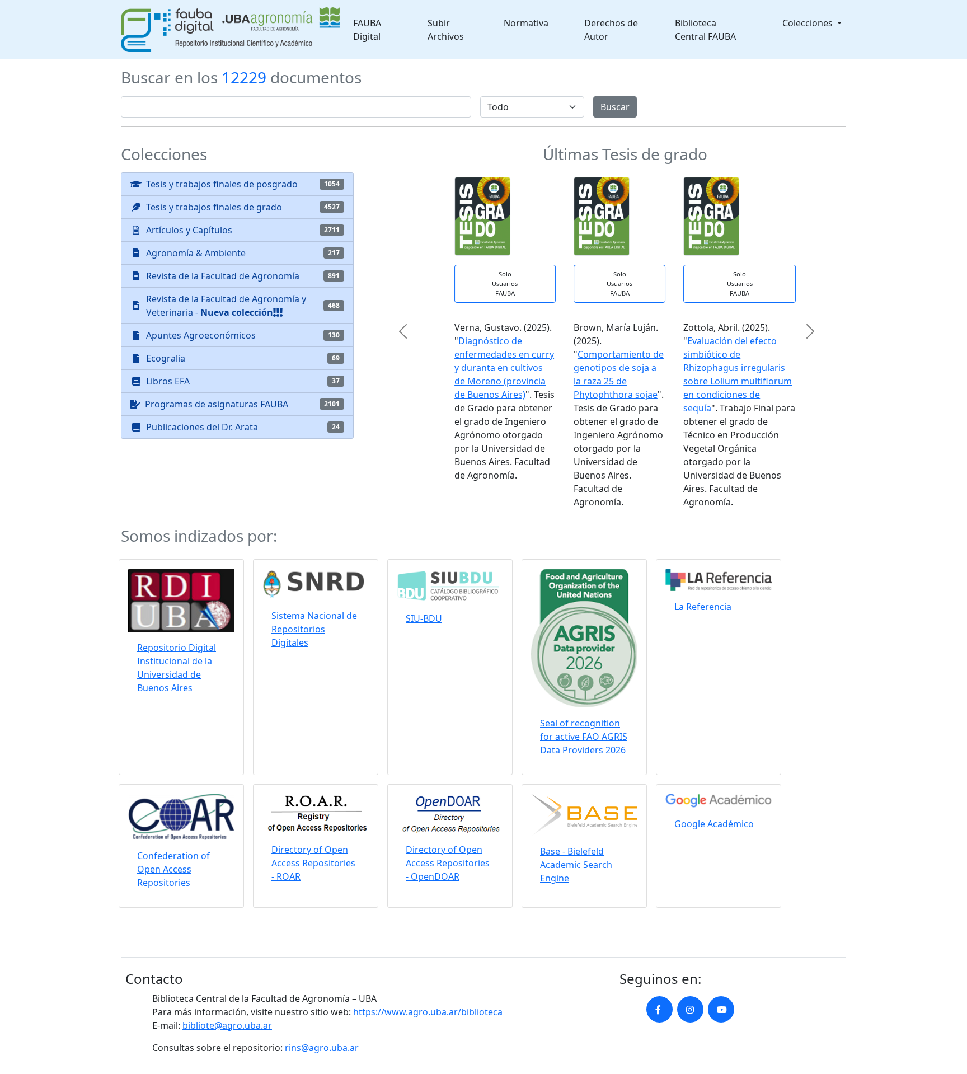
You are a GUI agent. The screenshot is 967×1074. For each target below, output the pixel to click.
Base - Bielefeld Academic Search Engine (576, 864)
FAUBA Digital (367, 30)
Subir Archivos (446, 30)
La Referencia (702, 607)
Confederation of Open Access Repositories (173, 869)
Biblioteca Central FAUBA (705, 30)
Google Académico (714, 824)
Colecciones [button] (808, 23)
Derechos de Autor (611, 30)
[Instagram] (690, 1009)
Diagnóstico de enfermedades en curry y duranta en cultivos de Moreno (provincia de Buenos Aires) (486, 368)
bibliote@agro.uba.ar (227, 1025)
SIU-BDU (424, 618)
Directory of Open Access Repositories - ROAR (313, 863)
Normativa (526, 23)
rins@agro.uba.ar (322, 1048)
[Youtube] (721, 1009)
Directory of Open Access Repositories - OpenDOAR (448, 863)
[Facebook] (659, 1009)
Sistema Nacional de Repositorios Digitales (314, 629)
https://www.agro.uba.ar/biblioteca (428, 1012)
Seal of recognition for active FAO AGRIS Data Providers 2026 (583, 736)
